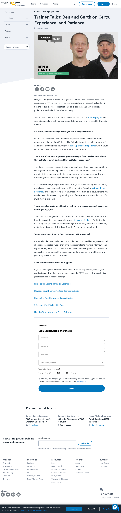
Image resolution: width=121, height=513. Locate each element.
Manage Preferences (110, 509)
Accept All (74, 509)
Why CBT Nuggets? (58, 469)
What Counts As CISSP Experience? (99, 420)
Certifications (10, 18)
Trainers (6, 479)
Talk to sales (87, 4)
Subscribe (85, 443)
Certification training (11, 469)
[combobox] (71, 362)
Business (30, 463)
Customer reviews (58, 472)
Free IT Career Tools (35, 479)
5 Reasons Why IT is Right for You (49, 305)
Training (8, 31)
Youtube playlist (94, 117)
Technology (9, 12)
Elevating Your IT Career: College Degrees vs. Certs (56, 290)
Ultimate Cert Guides (59, 479)
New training (8, 472)
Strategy (8, 37)
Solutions (44, 4)
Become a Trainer (82, 472)
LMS (29, 472)
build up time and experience (83, 145)
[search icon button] (27, 47)
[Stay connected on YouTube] (47, 89)
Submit (72, 388)
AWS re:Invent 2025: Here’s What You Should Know (38, 420)
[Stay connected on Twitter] (42, 89)
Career (7, 24)
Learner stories (57, 466)
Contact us (104, 466)
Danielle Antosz (98, 425)
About (78, 463)
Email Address (44, 438)
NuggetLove (80, 466)
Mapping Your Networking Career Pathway (53, 312)
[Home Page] (13, 4)
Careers (79, 469)
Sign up (104, 4)
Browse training (9, 463)
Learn (33, 4)
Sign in (114, 4)
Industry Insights (33, 476)
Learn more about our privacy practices (33, 510)
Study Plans (56, 476)
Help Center (104, 463)
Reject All (91, 509)
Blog (53, 463)
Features (6, 476)
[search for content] (73, 3)
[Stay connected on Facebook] (37, 89)
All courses (7, 466)
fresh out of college (83, 220)
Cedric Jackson (34, 425)
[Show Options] (102, 362)
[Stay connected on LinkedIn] (53, 89)
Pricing (55, 4)
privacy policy (81, 381)
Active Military (32, 469)
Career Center (56, 482)
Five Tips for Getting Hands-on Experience (52, 283)
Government (32, 466)
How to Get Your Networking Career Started (53, 298)
